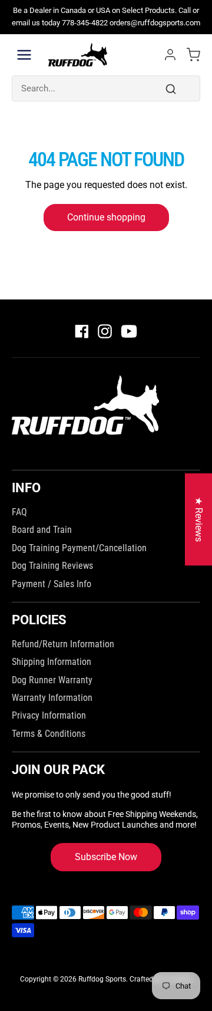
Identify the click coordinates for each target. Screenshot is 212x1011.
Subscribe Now (106, 856)
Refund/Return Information (63, 644)
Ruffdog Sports (102, 979)
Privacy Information (49, 715)
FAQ (19, 512)
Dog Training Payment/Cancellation (79, 548)
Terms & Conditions (48, 733)
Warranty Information (52, 697)
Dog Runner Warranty (52, 680)
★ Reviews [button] (198, 519)
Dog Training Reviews (52, 565)
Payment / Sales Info (51, 584)
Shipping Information (51, 661)
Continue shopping (106, 217)
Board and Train (42, 529)
